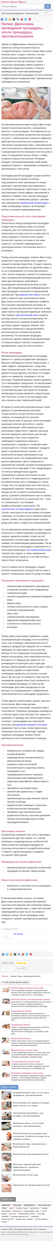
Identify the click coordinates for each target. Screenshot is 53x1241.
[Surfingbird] (25, 18)
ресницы (17, 1211)
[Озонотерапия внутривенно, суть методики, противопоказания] (5, 1116)
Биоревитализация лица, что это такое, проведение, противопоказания (31, 1094)
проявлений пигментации (34, 203)
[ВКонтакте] (2, 18)
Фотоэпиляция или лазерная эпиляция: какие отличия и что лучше (31, 1104)
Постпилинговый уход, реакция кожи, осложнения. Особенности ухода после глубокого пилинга (31, 1136)
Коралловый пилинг (21, 1011)
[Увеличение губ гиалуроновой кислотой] (5, 1188)
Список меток (8, 1199)
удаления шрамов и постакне (31, 724)
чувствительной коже (27, 315)
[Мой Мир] (13, 18)
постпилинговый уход (37, 550)
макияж (6, 1205)
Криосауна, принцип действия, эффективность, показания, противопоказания (27, 1167)
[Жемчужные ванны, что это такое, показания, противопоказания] (5, 1126)
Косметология (32, 13)
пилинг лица (16, 976)
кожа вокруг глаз (31, 1211)
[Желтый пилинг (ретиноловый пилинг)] (5, 1157)
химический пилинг (32, 976)
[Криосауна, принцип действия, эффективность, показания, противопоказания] (5, 1167)
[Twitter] (6, 18)
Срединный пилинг (20, 1024)
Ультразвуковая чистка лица (25, 1061)
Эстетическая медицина (12, 13)
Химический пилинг (21, 1038)
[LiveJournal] (17, 18)
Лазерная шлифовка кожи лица (27, 1073)
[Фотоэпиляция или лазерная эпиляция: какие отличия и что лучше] (5, 1105)
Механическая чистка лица (24, 1050)
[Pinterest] (29, 18)
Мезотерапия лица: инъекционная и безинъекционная (30, 1145)
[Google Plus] (21, 18)
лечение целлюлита (19, 1216)
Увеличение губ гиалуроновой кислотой (31, 1185)
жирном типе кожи (29, 295)
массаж (12, 1214)
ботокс (4, 1222)
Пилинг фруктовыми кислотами (27, 988)
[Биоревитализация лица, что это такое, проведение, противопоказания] (5, 1095)
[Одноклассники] (9, 18)
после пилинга (41, 1219)
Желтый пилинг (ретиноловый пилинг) (30, 999)
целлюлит (34, 1208)
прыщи (17, 1205)
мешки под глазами (24, 1219)
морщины (29, 1205)
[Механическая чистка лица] (5, 1178)
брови (44, 1208)
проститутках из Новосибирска (17, 509)
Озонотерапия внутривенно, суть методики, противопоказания (28, 1114)
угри (11, 1208)
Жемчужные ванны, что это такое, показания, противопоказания (28, 1124)
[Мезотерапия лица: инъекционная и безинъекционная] (5, 1147)
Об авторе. (18, 934)
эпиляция (6, 1211)
